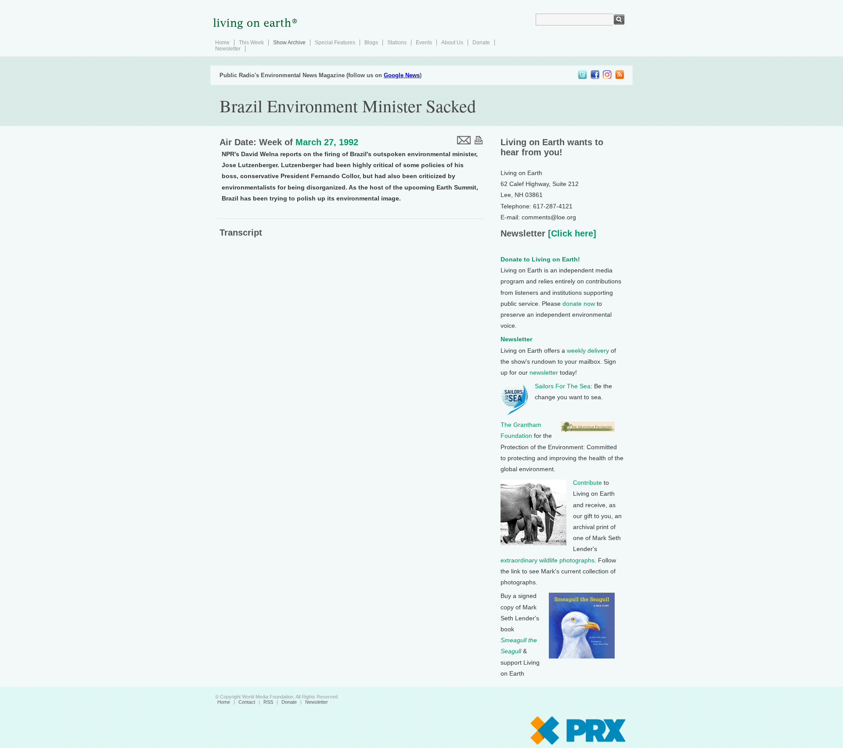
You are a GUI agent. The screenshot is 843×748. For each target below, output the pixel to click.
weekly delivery (588, 350)
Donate (481, 42)
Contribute (587, 482)
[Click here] (570, 233)
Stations (397, 42)
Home (222, 42)
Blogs (371, 42)
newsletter (544, 372)
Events (424, 42)
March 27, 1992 (326, 142)
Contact (246, 702)
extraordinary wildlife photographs (547, 560)
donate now (578, 303)
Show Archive (289, 42)
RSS (268, 702)
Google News (402, 75)
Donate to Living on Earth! (540, 259)
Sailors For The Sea (563, 386)
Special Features (335, 42)
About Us (452, 42)
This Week (251, 42)
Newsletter (228, 49)
